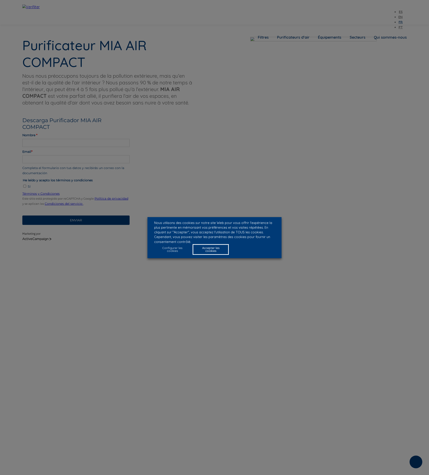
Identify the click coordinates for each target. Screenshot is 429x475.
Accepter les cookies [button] (210, 249)
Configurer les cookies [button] (172, 249)
